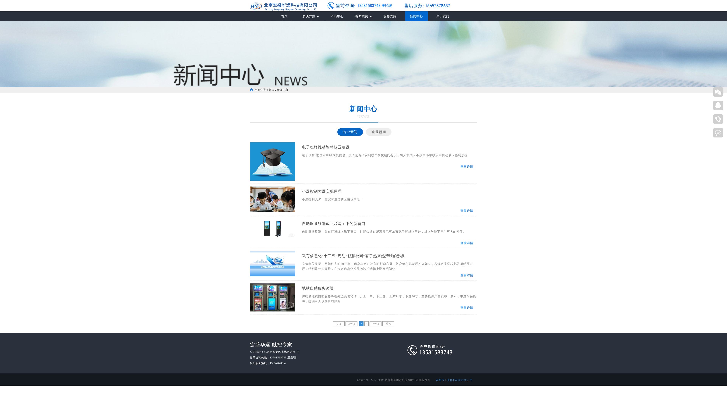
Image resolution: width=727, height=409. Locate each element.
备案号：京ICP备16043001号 (454, 380)
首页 (272, 89)
